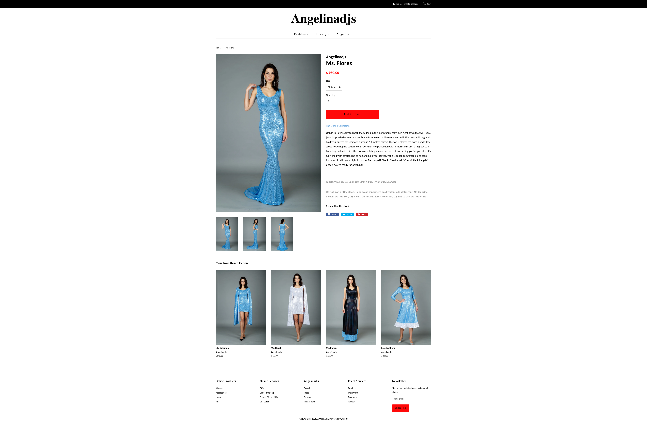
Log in (396, 4)
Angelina (343, 34)
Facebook (352, 397)
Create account (411, 4)
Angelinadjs (322, 419)
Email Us (352, 388)
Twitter (351, 402)
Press (306, 393)
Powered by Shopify (338, 419)
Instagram (353, 393)
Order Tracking (267, 393)
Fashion (300, 34)
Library (321, 34)
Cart (429, 4)
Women (219, 388)
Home (218, 48)
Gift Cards (264, 402)
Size (328, 81)
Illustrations (309, 402)
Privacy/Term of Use (269, 397)
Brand (307, 388)
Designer (308, 397)
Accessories (221, 393)
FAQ (262, 388)
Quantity (330, 95)
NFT (217, 402)
